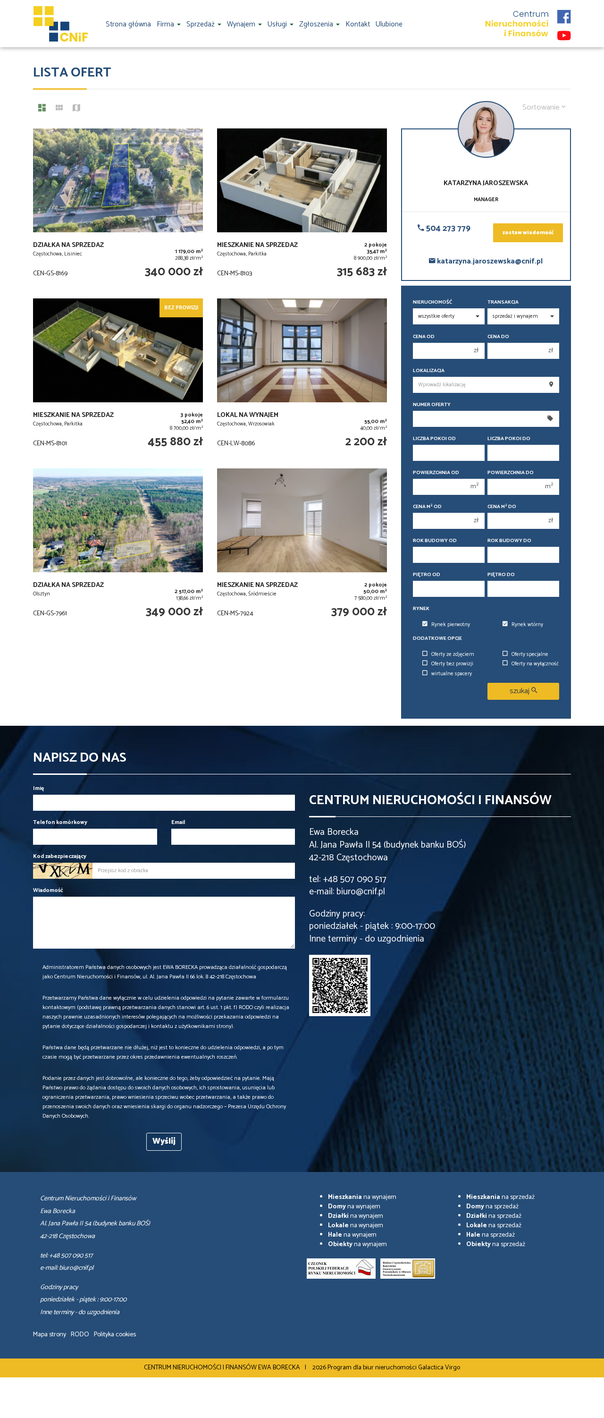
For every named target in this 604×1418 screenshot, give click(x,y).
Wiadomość (48, 890)
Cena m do (501, 506)
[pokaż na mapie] (76, 109)
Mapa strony (49, 1334)
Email (178, 822)
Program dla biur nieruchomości (372, 1367)
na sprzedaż (500, 1197)
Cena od (424, 336)
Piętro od (426, 574)
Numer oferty (432, 404)
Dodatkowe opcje (437, 638)
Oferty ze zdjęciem (452, 654)
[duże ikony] (42, 109)
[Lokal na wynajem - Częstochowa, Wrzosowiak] (302, 378)
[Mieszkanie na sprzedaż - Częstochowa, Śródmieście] (302, 548)
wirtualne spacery (451, 674)
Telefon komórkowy (60, 822)
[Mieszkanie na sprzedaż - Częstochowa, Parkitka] (302, 208)
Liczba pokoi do (508, 438)
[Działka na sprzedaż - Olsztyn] (118, 548)
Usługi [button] (278, 24)
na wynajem (362, 1197)
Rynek (421, 608)
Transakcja (503, 302)
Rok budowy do (509, 540)
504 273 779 (447, 228)
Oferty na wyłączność (535, 664)
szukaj (520, 691)
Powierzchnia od (436, 472)
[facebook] (564, 14)
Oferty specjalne (530, 654)
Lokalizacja (429, 370)
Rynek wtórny (527, 624)
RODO (80, 1334)
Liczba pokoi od (434, 438)
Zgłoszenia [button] (317, 24)
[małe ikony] (59, 109)
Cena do (498, 336)
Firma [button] (166, 24)
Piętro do (501, 574)
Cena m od (427, 506)
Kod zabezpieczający (59, 856)
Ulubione (389, 24)
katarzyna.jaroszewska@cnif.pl (489, 261)
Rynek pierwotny (450, 624)
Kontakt (357, 24)
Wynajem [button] (242, 24)
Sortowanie (542, 107)
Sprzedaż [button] (201, 24)
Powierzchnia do (510, 472)
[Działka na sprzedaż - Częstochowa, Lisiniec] (118, 208)
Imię (38, 788)
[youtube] (564, 33)
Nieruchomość (432, 302)
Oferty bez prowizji (452, 664)
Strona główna (128, 24)
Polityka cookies (115, 1334)
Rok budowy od (435, 540)
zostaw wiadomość (528, 233)
